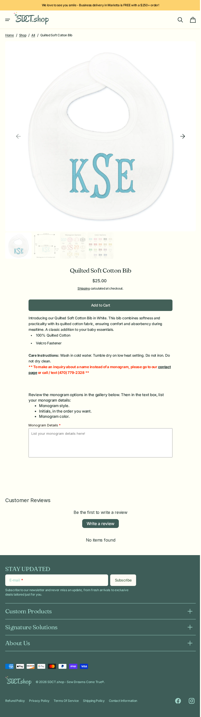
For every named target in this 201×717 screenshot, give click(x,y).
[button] (7, 20)
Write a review (99, 519)
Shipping (82, 284)
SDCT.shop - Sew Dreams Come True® (75, 682)
